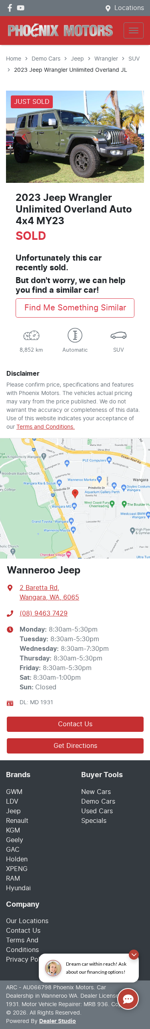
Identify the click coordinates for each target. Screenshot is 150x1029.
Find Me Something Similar (75, 308)
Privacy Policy (27, 959)
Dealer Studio (57, 1021)
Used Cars (97, 811)
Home (13, 59)
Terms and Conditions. (45, 427)
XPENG (17, 869)
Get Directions (75, 746)
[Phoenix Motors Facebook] (11, 8)
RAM (13, 878)
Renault (17, 821)
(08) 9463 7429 (44, 613)
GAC (13, 850)
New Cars (96, 792)
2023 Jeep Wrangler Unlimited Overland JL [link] (70, 70)
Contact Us (75, 724)
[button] (134, 30)
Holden (17, 859)
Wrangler (106, 59)
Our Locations (27, 921)
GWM (14, 792)
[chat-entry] (128, 999)
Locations (129, 8)
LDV (12, 801)
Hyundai (18, 888)
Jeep (77, 59)
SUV (134, 59)
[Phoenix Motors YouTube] (22, 8)
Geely (14, 840)
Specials (93, 821)
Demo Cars (46, 59)
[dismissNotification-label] (134, 955)
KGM (13, 830)
